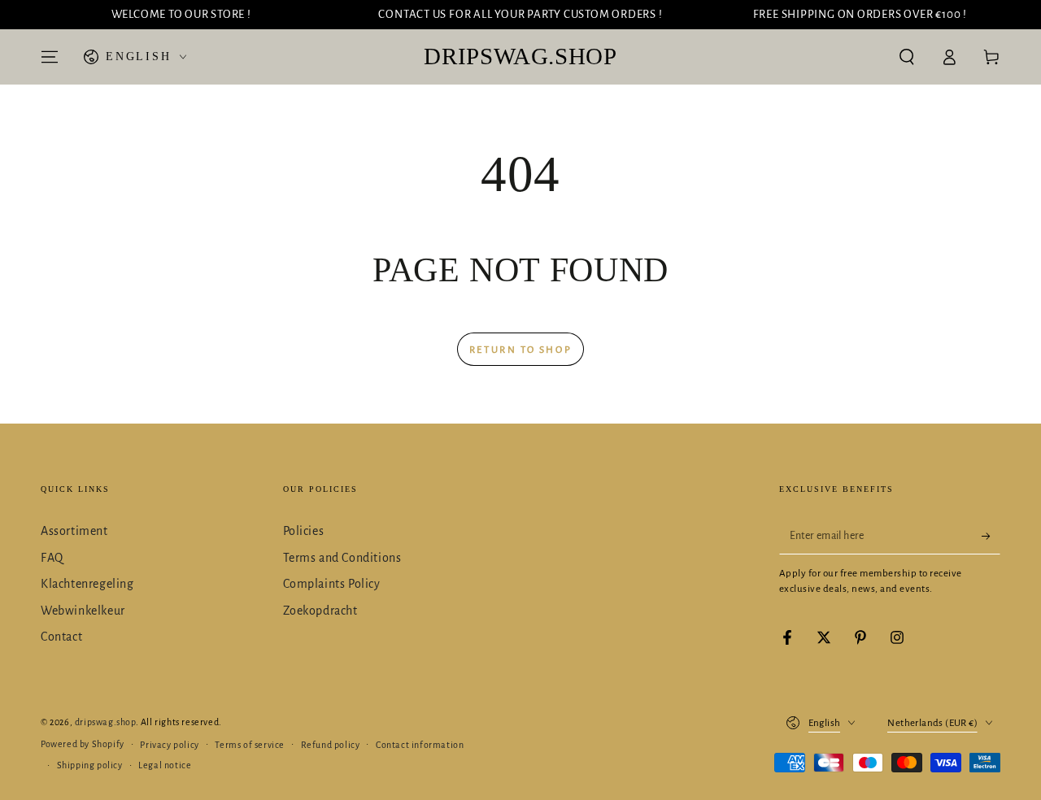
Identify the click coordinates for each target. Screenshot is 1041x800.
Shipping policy (90, 765)
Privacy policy (169, 745)
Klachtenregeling (87, 583)
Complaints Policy (332, 583)
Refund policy (330, 745)
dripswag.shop (105, 722)
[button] (907, 57)
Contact (61, 636)
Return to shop (520, 350)
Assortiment (74, 530)
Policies (303, 530)
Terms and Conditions (342, 557)
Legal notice (164, 765)
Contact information (420, 745)
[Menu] (49, 57)
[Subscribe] (991, 536)
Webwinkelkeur (83, 610)
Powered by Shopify (82, 744)
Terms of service (250, 745)
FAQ (52, 557)
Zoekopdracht (320, 610)
